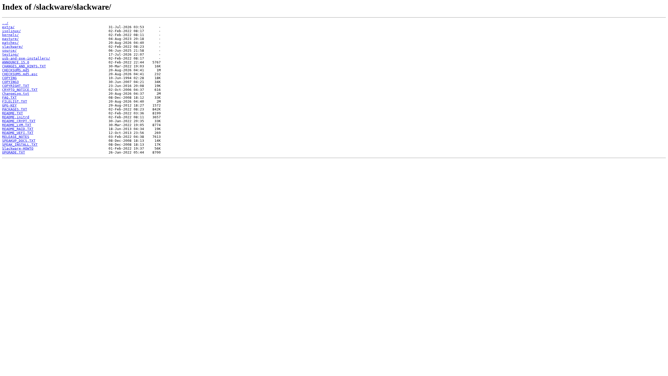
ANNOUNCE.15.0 (15, 62)
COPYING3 (10, 82)
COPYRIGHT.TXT (15, 86)
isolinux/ (11, 31)
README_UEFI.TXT (17, 133)
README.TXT (12, 113)
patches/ (10, 43)
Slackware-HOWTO (17, 148)
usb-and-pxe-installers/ (26, 58)
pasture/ (10, 39)
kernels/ (10, 35)
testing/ (10, 54)
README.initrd (15, 117)
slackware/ (12, 47)
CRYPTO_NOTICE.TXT (20, 90)
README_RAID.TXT (17, 129)
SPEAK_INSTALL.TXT (20, 144)
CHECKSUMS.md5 (15, 70)
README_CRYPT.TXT (18, 121)
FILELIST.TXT (14, 101)
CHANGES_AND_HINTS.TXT (24, 66)
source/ (9, 50)
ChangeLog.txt (15, 94)
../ (5, 23)
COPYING (9, 78)
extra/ (8, 27)
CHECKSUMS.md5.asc (20, 74)
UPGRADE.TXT (13, 152)
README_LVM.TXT (16, 125)
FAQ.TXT (9, 97)
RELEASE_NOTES (15, 137)
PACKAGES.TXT (14, 109)
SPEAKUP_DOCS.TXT (18, 141)
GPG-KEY (9, 105)
